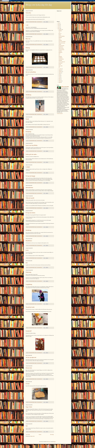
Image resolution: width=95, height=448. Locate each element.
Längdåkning (29, 284)
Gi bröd (27, 383)
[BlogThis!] (44, 21)
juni (59, 75)
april (59, 78)
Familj (27, 119)
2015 (59, 24)
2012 (59, 28)
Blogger (54, 441)
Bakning (28, 47)
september (60, 71)
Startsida (40, 434)
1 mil (27, 25)
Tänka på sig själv (30, 198)
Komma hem (29, 368)
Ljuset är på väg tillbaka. (32, 145)
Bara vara (28, 38)
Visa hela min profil (59, 113)
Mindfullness (29, 240)
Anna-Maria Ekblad (66, 86)
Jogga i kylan (29, 407)
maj (59, 76)
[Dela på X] (45, 21)
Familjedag (28, 131)
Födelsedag (28, 272)
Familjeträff (28, 331)
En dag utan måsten (30, 212)
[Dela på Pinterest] (47, 21)
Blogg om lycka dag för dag (39, 4)
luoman (49, 441)
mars (59, 79)
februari (60, 80)
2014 (59, 25)
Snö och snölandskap (31, 72)
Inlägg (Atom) (33, 436)
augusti (60, 72)
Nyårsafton (28, 13)
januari (60, 82)
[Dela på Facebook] (46, 21)
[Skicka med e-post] (43, 21)
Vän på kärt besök (30, 307)
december (60, 29)
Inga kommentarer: (39, 21)
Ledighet (28, 167)
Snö (27, 263)
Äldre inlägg (52, 434)
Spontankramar (29, 187)
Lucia (27, 250)
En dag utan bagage (30, 176)
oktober (60, 70)
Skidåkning (28, 95)
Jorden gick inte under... (31, 154)
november (60, 68)
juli (59, 74)
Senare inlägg (28, 434)
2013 (59, 27)
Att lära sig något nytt (31, 357)
